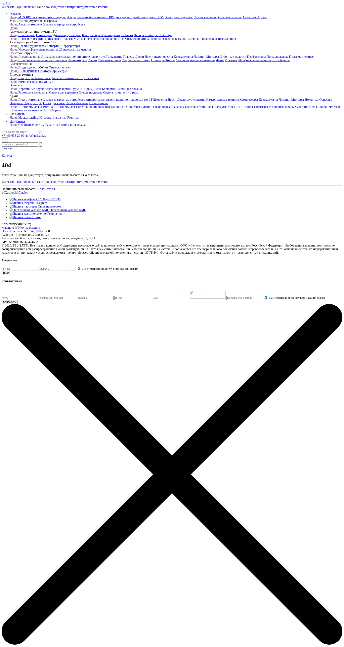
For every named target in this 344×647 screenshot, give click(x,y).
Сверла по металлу (116, 92)
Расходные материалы (33, 92)
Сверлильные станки (136, 60)
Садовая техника (205, 17)
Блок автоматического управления (75, 78)
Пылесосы (125, 38)
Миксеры (212, 56)
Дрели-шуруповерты (67, 35)
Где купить (17, 114)
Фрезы (134, 92)
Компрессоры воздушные (35, 81)
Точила (170, 60)
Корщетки (109, 89)
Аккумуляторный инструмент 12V (140, 17)
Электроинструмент (179, 17)
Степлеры (158, 60)
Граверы (129, 56)
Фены (220, 60)
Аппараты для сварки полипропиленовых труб (73, 56)
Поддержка (17, 121)
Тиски (238, 106)
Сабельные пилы (109, 60)
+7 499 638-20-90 (13, 135)
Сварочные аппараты (167, 106)
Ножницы (165, 35)
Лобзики (127, 35)
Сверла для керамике (63, 92)
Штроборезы (281, 60)
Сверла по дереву (90, 92)
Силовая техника (230, 17)
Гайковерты (44, 35)
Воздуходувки (28, 67)
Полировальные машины (35, 60)
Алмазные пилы (29, 56)
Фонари (196, 38)
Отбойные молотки (233, 56)
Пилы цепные (27, 71)
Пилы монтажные (301, 56)
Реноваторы (141, 38)
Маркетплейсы (28, 117)
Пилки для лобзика (129, 89)
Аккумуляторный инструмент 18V (91, 17)
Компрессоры (91, 35)
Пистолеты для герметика (36, 106)
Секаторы (45, 71)
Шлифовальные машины (219, 38)
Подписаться (46, 189)
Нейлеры (151, 35)
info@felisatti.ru (36, 135)
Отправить (9, 301)
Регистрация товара (72, 124)
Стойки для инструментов (215, 106)
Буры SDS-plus (81, 89)
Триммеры (59, 71)
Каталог (16, 13)
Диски (96, 89)
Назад (14, 17)
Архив (262, 17)
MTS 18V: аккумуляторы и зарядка (42, 17)
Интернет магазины (52, 117)
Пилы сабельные (71, 38)
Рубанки (91, 60)
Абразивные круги (31, 89)
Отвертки (54, 46)
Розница (73, 117)
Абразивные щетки (58, 89)
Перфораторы (27, 38)
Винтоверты (26, 35)
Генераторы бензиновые (34, 78)
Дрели (139, 56)
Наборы (139, 35)
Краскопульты (110, 35)
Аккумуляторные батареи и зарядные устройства (51, 24)
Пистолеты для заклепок (100, 38)
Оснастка (250, 17)
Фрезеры (231, 60)
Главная (7, 148)
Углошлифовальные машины (170, 38)
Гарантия (51, 124)
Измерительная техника (222, 99)
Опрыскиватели (60, 67)
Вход (6, 272)
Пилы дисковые (49, 38)
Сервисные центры (31, 124)
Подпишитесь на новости (19, 189)
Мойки (43, 67)
